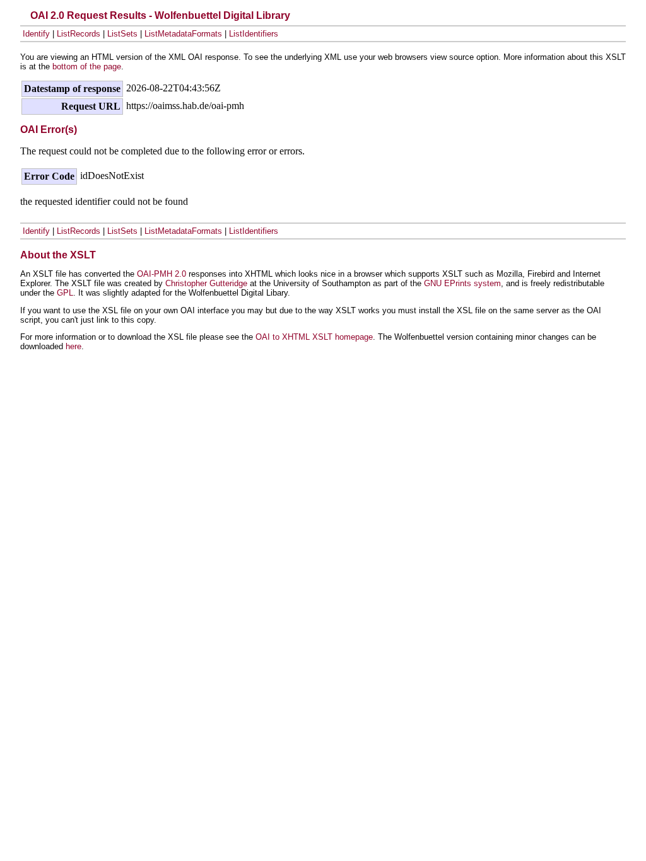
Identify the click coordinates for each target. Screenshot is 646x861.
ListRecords (78, 33)
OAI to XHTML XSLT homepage (314, 337)
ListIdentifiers (253, 33)
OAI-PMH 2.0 (161, 274)
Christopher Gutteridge (206, 283)
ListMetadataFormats (183, 33)
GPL (65, 293)
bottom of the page (86, 66)
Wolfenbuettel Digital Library (222, 15)
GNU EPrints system (462, 283)
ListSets (122, 33)
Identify (36, 33)
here (73, 346)
